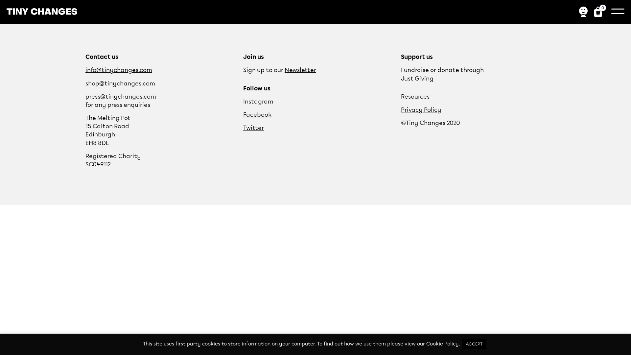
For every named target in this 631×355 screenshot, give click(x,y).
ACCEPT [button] (474, 344)
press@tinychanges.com (120, 97)
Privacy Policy (421, 110)
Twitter (253, 128)
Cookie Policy (442, 344)
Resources (415, 97)
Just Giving (417, 79)
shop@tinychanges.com (120, 84)
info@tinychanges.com (118, 70)
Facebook (257, 115)
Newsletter (300, 70)
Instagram (258, 102)
